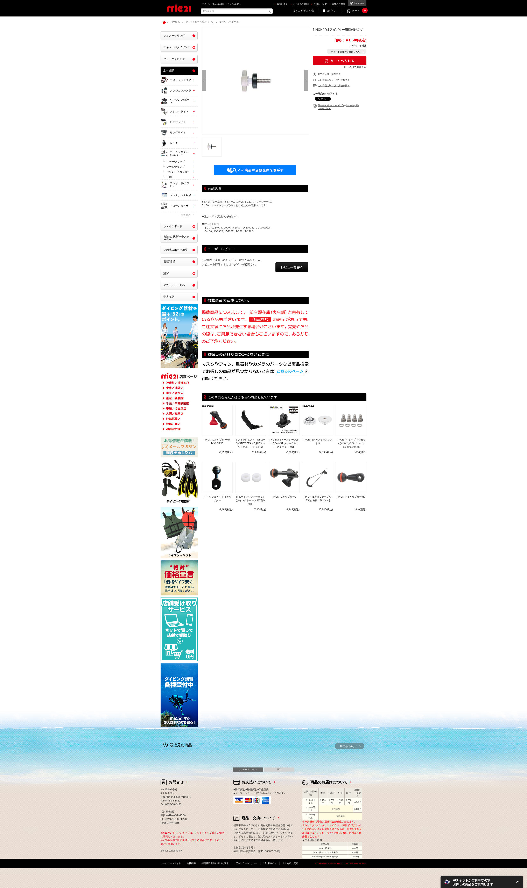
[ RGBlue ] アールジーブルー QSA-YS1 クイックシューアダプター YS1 (284, 443)
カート (359, 10)
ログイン (332, 10)
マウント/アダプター (178, 171)
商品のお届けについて (328, 782)
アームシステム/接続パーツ (179, 154)
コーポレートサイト (171, 863)
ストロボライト (179, 111)
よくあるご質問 (301, 4)
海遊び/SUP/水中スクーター (176, 238)
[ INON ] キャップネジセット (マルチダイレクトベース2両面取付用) (351, 443)
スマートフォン (248, 769)
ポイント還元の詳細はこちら (345, 51)
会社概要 (191, 863)
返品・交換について (258, 818)
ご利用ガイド (320, 4)
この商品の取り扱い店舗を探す (334, 85)
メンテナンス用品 (180, 195)
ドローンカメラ (179, 205)
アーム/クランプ (176, 166)
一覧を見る (184, 215)
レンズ (174, 143)
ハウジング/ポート (179, 101)
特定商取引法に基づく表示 (215, 863)
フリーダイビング (174, 59)
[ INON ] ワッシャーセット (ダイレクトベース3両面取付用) (250, 500)
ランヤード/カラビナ (179, 185)
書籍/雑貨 (169, 261)
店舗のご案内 (338, 4)
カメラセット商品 (180, 80)
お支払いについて (256, 782)
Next (306, 80)
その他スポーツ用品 (175, 249)
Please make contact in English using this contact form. (338, 107)
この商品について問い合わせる (334, 79)
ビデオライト (178, 122)
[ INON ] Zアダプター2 (284, 496)
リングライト (178, 132)
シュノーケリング (174, 35)
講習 (166, 273)
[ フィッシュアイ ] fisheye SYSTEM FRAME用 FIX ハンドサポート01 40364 (250, 443)
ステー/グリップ (176, 161)
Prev (204, 80)
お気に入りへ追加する (329, 74)
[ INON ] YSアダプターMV (351, 496)
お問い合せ (282, 4)
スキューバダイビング (176, 47)
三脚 (169, 177)
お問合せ (176, 782)
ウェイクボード (172, 226)
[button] (482, 882)
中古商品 (168, 296)
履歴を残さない (348, 746)
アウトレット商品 (174, 285)
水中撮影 (168, 70)
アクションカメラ (180, 90)
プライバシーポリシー (245, 863)
